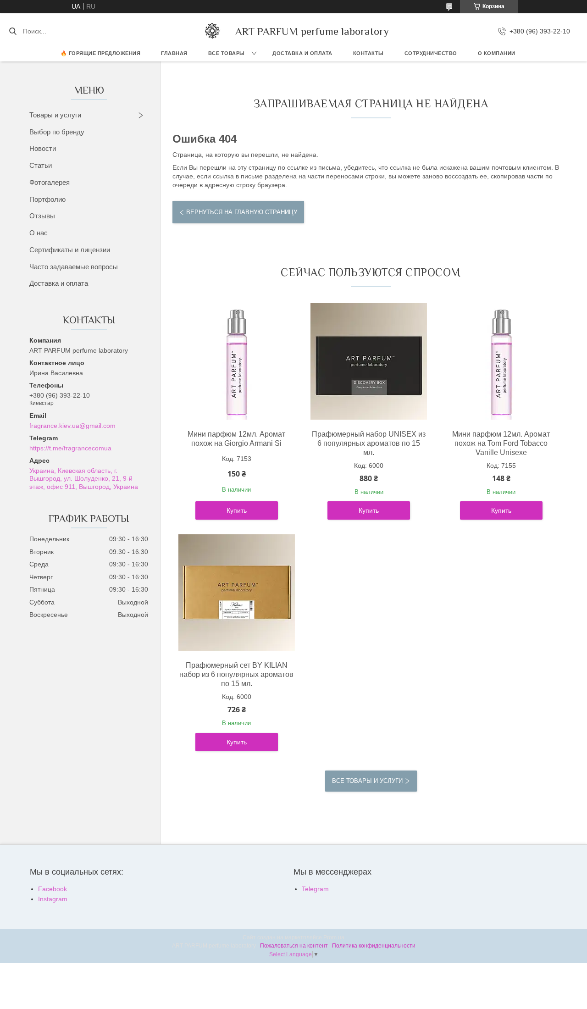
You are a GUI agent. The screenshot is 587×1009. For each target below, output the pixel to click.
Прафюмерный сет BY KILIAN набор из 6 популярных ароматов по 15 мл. (236, 674)
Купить (237, 510)
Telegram (315, 889)
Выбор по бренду (56, 132)
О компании (496, 53)
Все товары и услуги (367, 780)
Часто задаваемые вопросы (73, 267)
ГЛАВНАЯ (174, 53)
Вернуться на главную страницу (241, 212)
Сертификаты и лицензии (69, 250)
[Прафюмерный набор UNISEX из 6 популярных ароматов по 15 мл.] (368, 361)
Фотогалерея (49, 182)
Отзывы (42, 216)
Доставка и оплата (58, 283)
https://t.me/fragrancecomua (70, 448)
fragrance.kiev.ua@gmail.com (72, 425)
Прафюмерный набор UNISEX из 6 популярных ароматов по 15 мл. (369, 443)
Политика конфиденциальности (373, 945)
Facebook (52, 889)
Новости (42, 148)
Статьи (40, 165)
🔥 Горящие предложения (101, 53)
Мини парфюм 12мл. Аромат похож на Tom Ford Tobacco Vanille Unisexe (501, 443)
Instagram (52, 899)
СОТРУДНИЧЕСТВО (430, 53)
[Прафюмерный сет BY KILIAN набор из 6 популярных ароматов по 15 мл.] (236, 592)
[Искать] (12, 31)
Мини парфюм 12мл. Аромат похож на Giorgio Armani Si (236, 438)
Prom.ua (333, 937)
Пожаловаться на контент (294, 945)
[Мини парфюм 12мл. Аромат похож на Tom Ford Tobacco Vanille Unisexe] (501, 361)
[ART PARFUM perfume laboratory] (212, 31)
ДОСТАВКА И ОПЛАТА (302, 53)
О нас (38, 233)
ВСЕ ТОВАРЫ (226, 53)
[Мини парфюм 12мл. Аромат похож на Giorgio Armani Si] (236, 361)
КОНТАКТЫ (368, 53)
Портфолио (47, 199)
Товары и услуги (55, 115)
